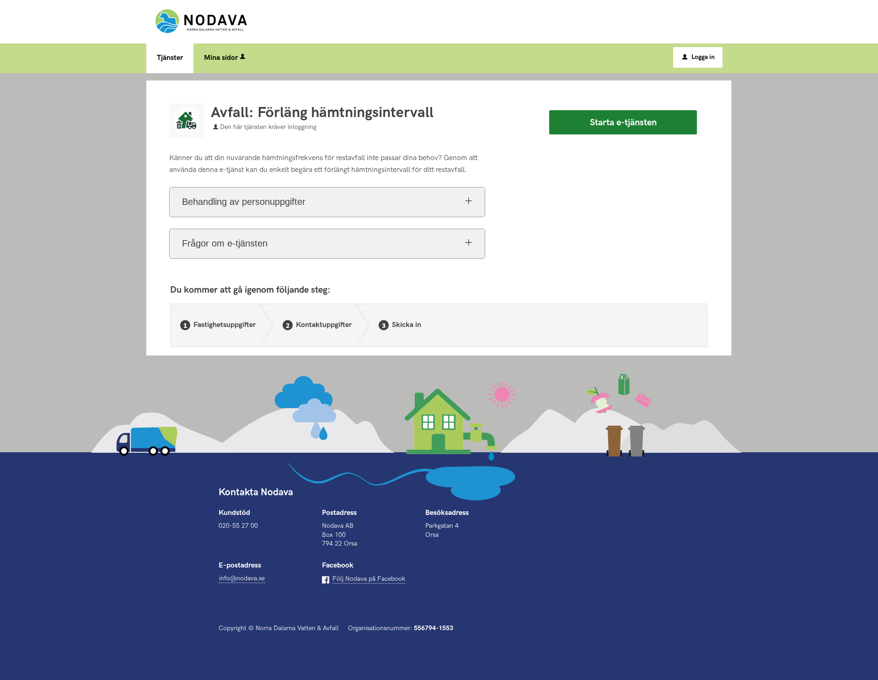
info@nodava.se (242, 578)
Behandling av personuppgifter (243, 202)
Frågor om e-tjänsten (225, 243)
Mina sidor (221, 58)
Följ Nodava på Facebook (368, 579)
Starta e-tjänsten (623, 122)
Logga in (698, 57)
